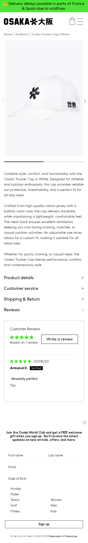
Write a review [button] (59, 339)
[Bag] (72, 21)
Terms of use (71, 536)
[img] (21, 361)
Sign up (44, 524)
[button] (80, 22)
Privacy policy (55, 536)
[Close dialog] (85, 422)
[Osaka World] (28, 21)
